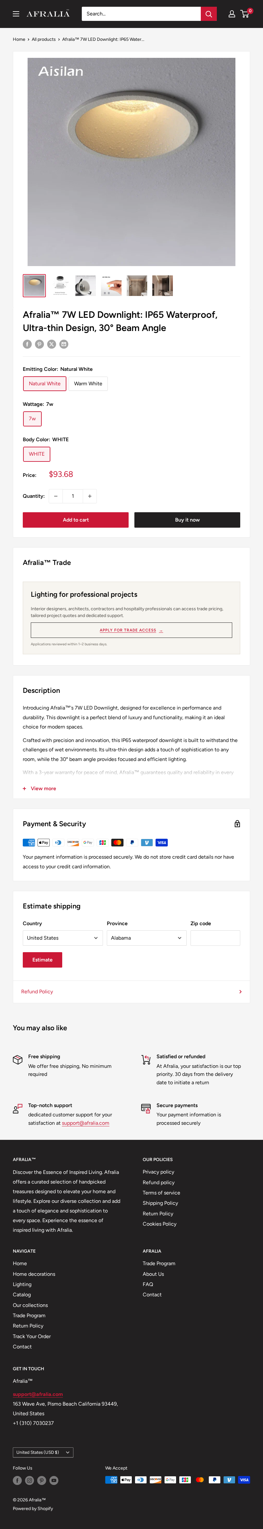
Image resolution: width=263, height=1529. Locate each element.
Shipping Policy (160, 1203)
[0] (245, 14)
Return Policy (158, 1214)
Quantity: (34, 496)
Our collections (30, 1305)
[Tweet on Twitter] (51, 344)
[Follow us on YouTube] (53, 1480)
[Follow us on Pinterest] (41, 1480)
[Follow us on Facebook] (17, 1480)
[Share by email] (63, 344)
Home (19, 39)
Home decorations (34, 1274)
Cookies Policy (159, 1224)
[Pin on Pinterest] (39, 344)
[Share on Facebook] (27, 344)
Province (117, 923)
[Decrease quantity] (56, 496)
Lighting (22, 1284)
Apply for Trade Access (131, 630)
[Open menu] (16, 13)
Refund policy (158, 1182)
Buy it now (187, 520)
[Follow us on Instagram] (29, 1480)
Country (32, 923)
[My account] (232, 13)
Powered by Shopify (33, 1508)
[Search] (209, 14)
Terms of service (161, 1193)
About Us (153, 1274)
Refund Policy (37, 991)
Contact (22, 1347)
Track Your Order (32, 1336)
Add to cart (76, 520)
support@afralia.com (85, 1123)
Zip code (201, 923)
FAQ (148, 1284)
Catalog (22, 1295)
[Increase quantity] (90, 496)
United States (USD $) (37, 1452)
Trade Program (29, 1315)
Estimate (42, 960)
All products (44, 39)
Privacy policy (158, 1172)
